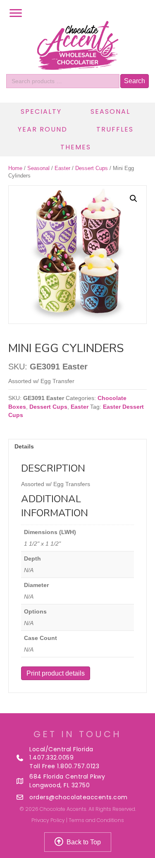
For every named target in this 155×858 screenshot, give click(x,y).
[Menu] (15, 13)
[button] (133, 198)
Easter (62, 168)
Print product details (55, 673)
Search (134, 80)
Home (15, 168)
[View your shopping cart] (145, 13)
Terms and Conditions (96, 820)
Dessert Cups (91, 168)
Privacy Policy (48, 820)
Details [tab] (24, 446)
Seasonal (38, 168)
